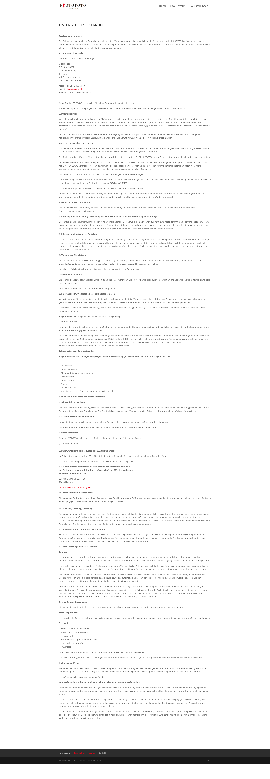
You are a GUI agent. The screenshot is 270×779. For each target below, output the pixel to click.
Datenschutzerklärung (84, 753)
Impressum (64, 753)
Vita (172, 6)
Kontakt (102, 753)
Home (162, 6)
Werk (181, 6)
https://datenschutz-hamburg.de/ (75, 487)
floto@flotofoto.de (74, 89)
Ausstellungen (199, 6)
